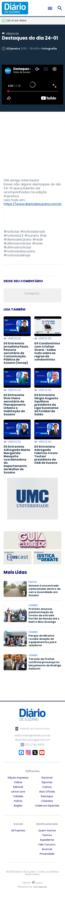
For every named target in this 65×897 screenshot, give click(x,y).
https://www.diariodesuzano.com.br (33, 204)
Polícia (18, 801)
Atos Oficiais (47, 791)
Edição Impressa (18, 777)
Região (18, 805)
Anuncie (47, 849)
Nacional (47, 777)
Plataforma (25, 887)
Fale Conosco (47, 844)
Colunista (47, 801)
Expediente (47, 840)
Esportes (47, 782)
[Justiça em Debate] (47, 557)
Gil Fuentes (18, 830)
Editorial (18, 787)
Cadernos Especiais (47, 805)
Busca (60, 8)
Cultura (47, 787)
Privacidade (47, 854)
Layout (26, 882)
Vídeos (18, 782)
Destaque (47, 796)
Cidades (18, 796)
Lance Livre (18, 791)
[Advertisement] (32, 141)
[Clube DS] (32, 540)
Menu (51, 8)
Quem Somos (47, 830)
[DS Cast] (18, 557)
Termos (47, 835)
